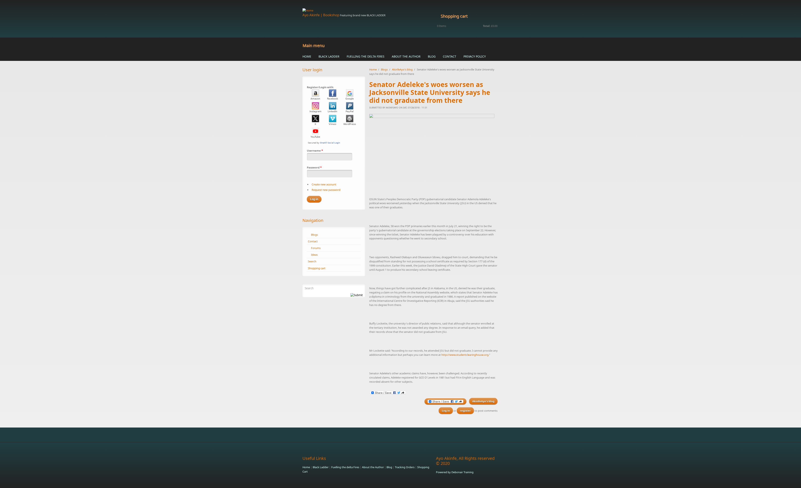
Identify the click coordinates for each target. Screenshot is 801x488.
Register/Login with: (320, 87)
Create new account (324, 184)
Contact (449, 56)
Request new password (326, 190)
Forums (316, 248)
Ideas (314, 255)
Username (315, 150)
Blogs (314, 234)
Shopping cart (316, 268)
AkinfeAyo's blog (402, 69)
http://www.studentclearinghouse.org (465, 355)
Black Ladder (329, 56)
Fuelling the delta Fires (365, 56)
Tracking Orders (404, 467)
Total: (486, 26)
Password (314, 167)
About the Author (406, 56)
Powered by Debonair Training (455, 472)
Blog (432, 56)
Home (306, 56)
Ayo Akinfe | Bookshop (320, 15)
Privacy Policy (474, 56)
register (465, 411)
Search (312, 261)
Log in (446, 411)
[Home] (367, 10)
